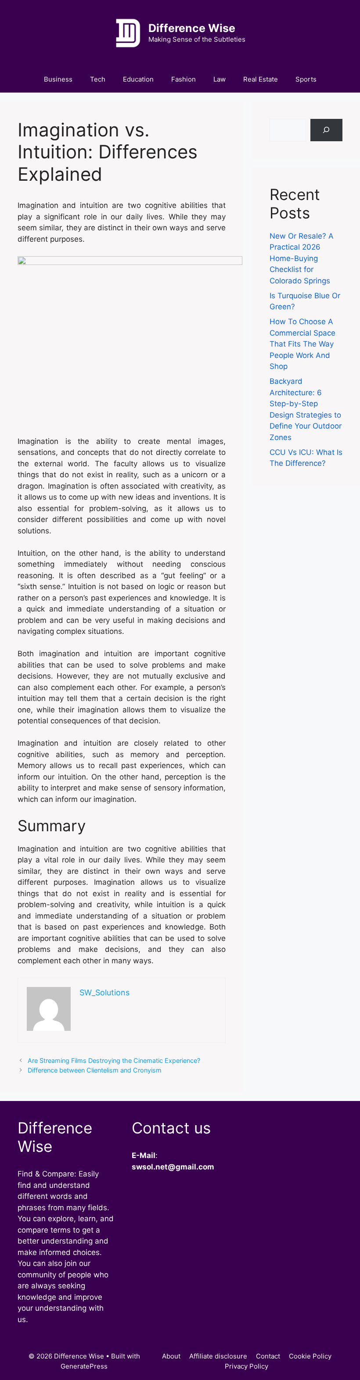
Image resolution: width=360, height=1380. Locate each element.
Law (219, 79)
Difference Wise (191, 28)
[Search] (326, 130)
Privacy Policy (246, 1366)
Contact (268, 1356)
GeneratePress (84, 1366)
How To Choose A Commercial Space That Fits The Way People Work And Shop (302, 344)
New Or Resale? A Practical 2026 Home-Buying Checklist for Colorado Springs (302, 258)
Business (58, 79)
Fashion (183, 79)
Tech (97, 79)
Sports (306, 79)
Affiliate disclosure (218, 1356)
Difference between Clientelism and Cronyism (95, 1070)
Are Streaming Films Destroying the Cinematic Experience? (114, 1060)
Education (138, 79)
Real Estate (260, 79)
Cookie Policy (310, 1356)
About (171, 1356)
